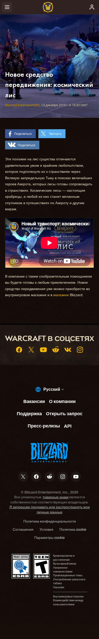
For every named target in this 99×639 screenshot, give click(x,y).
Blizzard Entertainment (22, 105)
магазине (61, 295)
